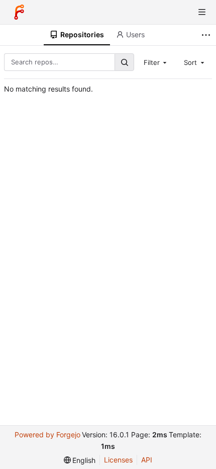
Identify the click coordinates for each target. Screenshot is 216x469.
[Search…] (124, 62)
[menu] (80, 460)
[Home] (19, 12)
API (146, 459)
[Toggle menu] (202, 12)
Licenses (118, 459)
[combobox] (156, 62)
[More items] (207, 35)
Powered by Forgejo (47, 434)
